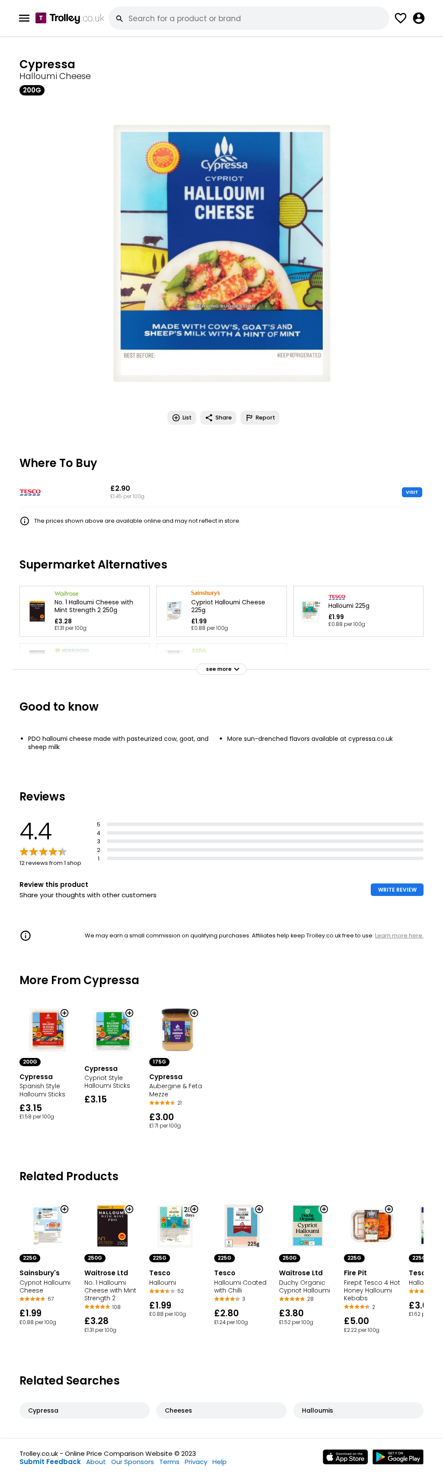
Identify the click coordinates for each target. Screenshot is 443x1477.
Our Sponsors (132, 1461)
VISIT (412, 492)
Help (219, 1461)
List (187, 417)
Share (223, 417)
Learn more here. (399, 935)
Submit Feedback (50, 1461)
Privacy (196, 1461)
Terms (169, 1461)
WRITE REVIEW (397, 889)
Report (265, 417)
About (96, 1461)
